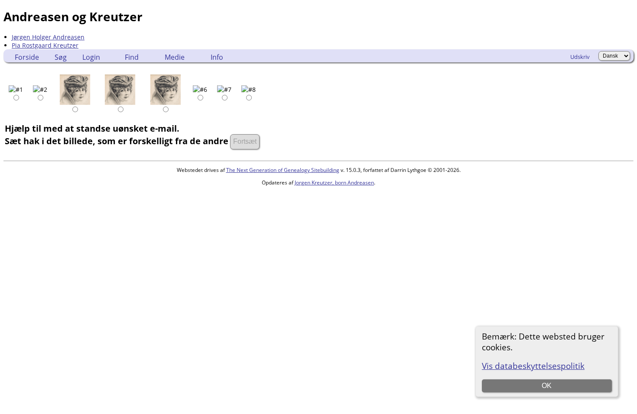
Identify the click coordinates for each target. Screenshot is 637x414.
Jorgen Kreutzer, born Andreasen (334, 182)
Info (217, 57)
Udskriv (580, 57)
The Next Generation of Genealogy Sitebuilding (282, 170)
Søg (61, 57)
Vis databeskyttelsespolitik (533, 365)
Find (132, 57)
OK (547, 385)
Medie (175, 57)
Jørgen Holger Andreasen (48, 37)
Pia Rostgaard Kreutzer (45, 45)
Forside (27, 57)
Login (91, 57)
